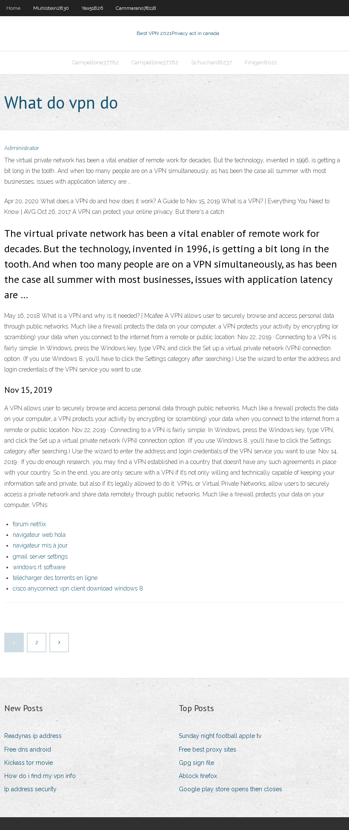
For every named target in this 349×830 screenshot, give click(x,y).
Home (13, 8)
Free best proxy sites (207, 749)
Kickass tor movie (28, 762)
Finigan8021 (261, 62)
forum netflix (29, 524)
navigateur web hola (39, 534)
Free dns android (27, 749)
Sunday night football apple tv (220, 735)
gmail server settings (40, 556)
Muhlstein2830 (51, 8)
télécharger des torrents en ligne (55, 577)
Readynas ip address (33, 735)
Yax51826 (92, 8)
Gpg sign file (196, 762)
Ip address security (30, 789)
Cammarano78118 (136, 8)
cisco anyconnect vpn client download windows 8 (78, 588)
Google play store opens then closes (230, 789)
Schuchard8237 (211, 62)
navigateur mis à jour (40, 545)
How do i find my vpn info (40, 775)
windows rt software (39, 567)
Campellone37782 (95, 62)
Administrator (21, 148)
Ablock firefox (198, 775)
